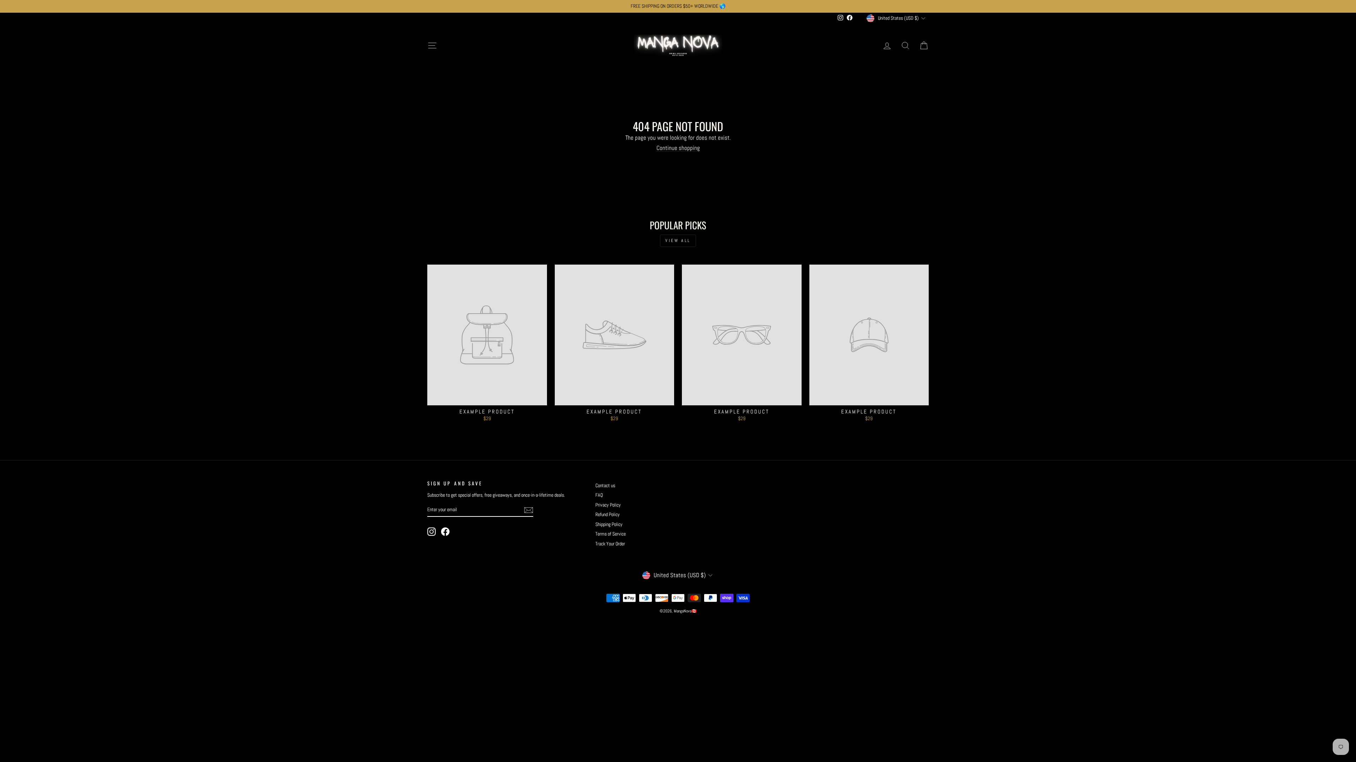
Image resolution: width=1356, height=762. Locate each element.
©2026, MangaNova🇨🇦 (678, 611)
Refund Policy (607, 514)
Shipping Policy (609, 524)
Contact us (605, 485)
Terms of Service (610, 534)
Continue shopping (678, 148)
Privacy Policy (608, 505)
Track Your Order (610, 543)
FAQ (599, 495)
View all (678, 240)
